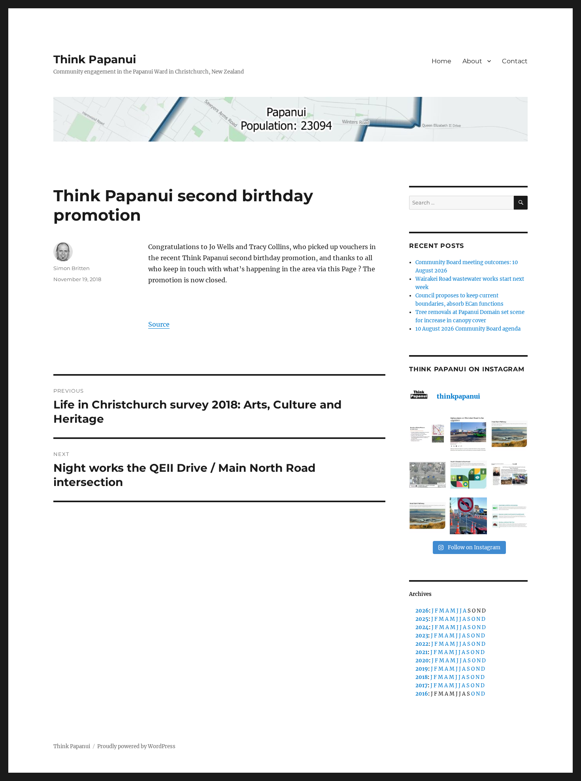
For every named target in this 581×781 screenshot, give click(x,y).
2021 (421, 652)
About (472, 61)
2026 (422, 610)
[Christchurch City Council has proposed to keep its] (509, 434)
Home (441, 61)
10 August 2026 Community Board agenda (468, 328)
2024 (422, 627)
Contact (515, 61)
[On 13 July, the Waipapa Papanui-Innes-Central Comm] (509, 474)
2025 (421, 619)
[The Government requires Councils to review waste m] (509, 515)
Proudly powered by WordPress (136, 746)
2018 (421, 677)
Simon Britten (71, 268)
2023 (421, 635)
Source (159, 324)
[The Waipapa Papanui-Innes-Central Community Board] (427, 474)
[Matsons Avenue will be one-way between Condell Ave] (468, 515)
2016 (421, 693)
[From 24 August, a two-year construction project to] (468, 434)
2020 (422, 660)
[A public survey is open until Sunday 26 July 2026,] (427, 515)
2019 (421, 669)
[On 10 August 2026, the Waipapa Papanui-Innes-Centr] (427, 434)
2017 (421, 685)
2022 (421, 644)
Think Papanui (94, 59)
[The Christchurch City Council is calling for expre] (468, 474)
